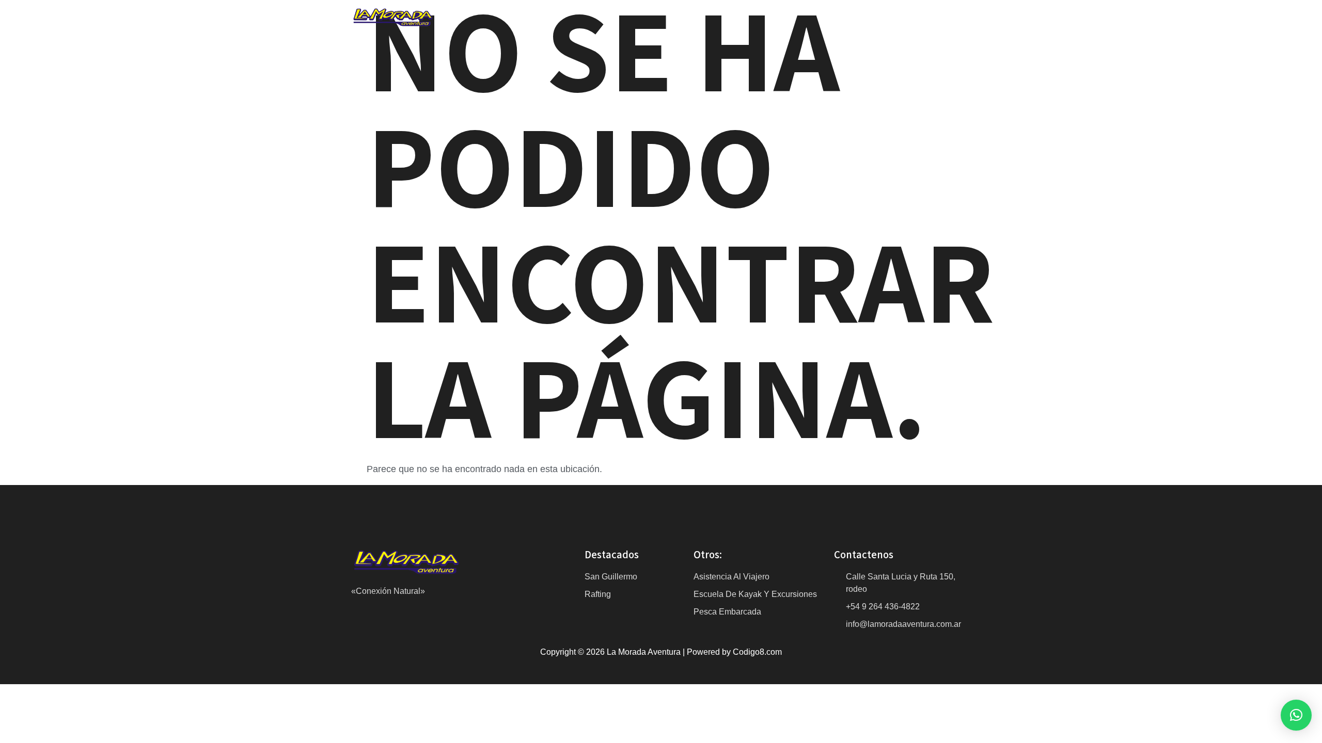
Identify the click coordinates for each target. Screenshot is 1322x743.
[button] (1296, 715)
